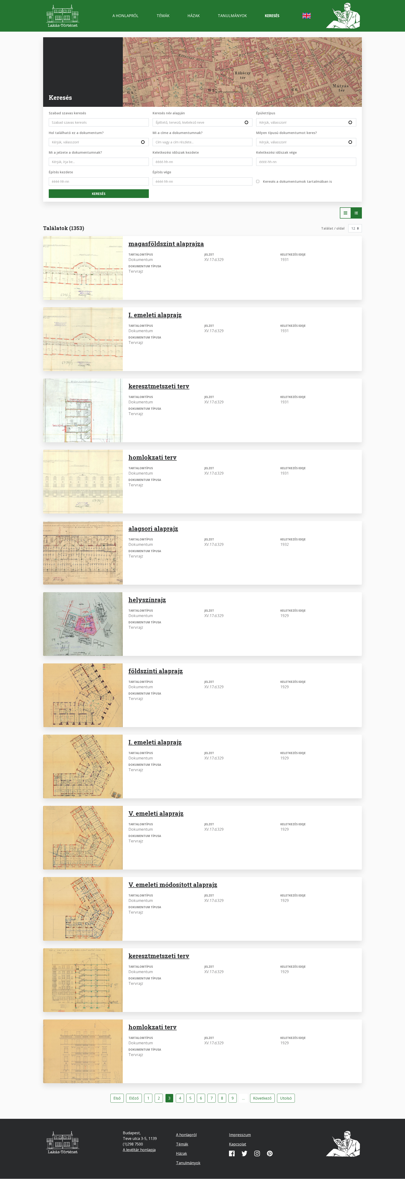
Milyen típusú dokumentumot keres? (286, 132)
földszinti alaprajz (155, 671)
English (306, 16)
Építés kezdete (61, 172)
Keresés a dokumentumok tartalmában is (297, 181)
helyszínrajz (147, 600)
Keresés (272, 15)
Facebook (232, 1153)
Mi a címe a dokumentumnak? (177, 132)
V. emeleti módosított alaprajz (172, 885)
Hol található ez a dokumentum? (76, 132)
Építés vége (162, 172)
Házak (194, 15)
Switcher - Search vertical (356, 213)
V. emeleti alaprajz (156, 813)
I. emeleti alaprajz (155, 315)
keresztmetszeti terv (158, 386)
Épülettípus (265, 113)
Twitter (244, 1153)
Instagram (257, 1153)
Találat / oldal (333, 228)
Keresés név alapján (169, 113)
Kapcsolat (237, 1144)
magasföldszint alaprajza (166, 244)
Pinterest (270, 1153)
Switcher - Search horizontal (345, 213)
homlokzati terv (152, 457)
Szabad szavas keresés (67, 113)
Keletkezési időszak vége (276, 152)
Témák (163, 15)
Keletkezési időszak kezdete (176, 152)
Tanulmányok (232, 15)
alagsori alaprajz (153, 528)
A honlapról (125, 15)
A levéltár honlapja (139, 1149)
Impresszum (240, 1134)
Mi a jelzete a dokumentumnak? (75, 152)
